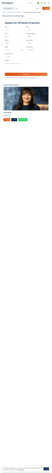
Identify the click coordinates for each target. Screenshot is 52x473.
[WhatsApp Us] (38, 3)
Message (7, 60)
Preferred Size (30, 46)
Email (28, 26)
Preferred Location (9, 53)
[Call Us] (42, 3)
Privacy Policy (32, 77)
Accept (46, 468)
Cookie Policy (21, 469)
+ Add (16, 8)
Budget (6, 46)
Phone (6, 33)
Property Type (30, 40)
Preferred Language (31, 33)
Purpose (7, 40)
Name (6, 26)
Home (3, 12)
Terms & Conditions (24, 77)
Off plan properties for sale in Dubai (14, 12)
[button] (6, 36)
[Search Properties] (45, 3)
